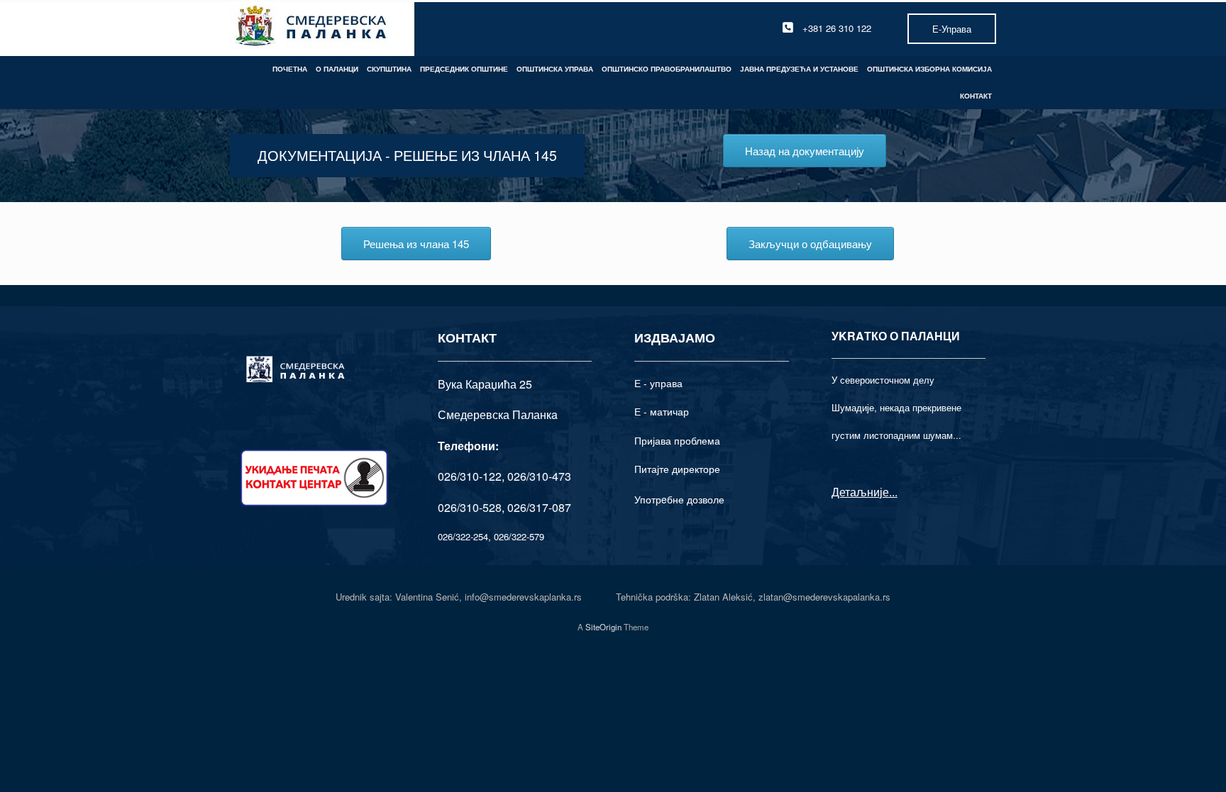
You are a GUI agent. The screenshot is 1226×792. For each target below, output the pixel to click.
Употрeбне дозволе (679, 499)
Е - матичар (661, 411)
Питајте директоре (677, 469)
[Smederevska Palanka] (312, 28)
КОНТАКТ (976, 96)
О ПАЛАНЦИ (337, 69)
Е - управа (658, 383)
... (893, 492)
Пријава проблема (677, 440)
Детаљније (860, 492)
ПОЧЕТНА (289, 69)
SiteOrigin (603, 626)
